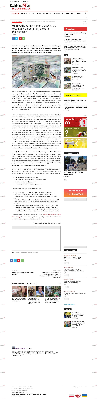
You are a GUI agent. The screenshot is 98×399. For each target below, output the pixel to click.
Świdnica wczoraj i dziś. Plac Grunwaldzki (73, 173)
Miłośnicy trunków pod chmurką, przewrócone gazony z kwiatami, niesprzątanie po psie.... (78, 86)
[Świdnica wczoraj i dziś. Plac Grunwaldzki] (75, 163)
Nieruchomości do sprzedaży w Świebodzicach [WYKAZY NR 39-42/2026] (75, 40)
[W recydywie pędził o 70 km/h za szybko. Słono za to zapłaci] (67, 78)
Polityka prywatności (77, 387)
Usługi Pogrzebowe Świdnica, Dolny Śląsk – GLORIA (75, 107)
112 (33, 13)
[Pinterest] (20, 38)
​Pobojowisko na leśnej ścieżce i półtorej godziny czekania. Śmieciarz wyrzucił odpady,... (79, 69)
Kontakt (78, 13)
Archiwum (57, 13)
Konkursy (67, 309)
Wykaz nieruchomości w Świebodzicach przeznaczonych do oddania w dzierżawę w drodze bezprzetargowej (75, 47)
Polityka (38, 13)
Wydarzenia (24, 13)
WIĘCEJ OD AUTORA (30, 283)
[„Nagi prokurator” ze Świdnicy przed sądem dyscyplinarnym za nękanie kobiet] (19, 291)
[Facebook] (13, 38)
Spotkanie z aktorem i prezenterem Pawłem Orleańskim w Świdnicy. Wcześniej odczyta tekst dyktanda (34, 301)
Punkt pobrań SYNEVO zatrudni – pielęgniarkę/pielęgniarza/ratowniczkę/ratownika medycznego (75, 100)
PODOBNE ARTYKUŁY (18, 283)
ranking (25, 252)
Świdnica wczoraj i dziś (71, 153)
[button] (86, 13)
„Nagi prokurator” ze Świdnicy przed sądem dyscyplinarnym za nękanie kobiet (19, 300)
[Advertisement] (36, 239)
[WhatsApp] (23, 38)
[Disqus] (36, 325)
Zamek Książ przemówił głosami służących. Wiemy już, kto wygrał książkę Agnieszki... (78, 315)
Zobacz (66, 263)
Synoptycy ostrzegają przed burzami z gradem (23, 273)
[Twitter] (16, 38)
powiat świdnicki (18, 252)
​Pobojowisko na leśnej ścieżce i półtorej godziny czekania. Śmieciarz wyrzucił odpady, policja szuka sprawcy (52, 300)
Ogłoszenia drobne (68, 13)
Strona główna (14, 21)
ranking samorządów (32, 252)
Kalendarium (47, 13)
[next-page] (60, 283)
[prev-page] (58, 283)
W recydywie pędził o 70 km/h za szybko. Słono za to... (79, 77)
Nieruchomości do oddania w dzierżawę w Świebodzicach (75, 33)
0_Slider (19, 21)
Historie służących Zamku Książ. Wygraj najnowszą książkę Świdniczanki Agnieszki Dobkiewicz (78, 323)
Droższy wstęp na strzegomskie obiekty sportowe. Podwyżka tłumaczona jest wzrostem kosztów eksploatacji (50, 275)
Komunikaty (15, 13)
